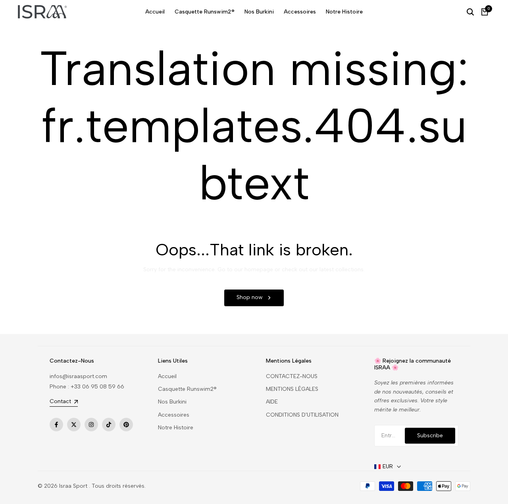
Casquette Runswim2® (187, 389)
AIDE (272, 401)
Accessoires (173, 414)
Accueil (167, 376)
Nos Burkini (172, 401)
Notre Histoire (175, 427)
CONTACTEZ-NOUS (292, 376)
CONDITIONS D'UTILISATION (302, 414)
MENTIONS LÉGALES (292, 389)
